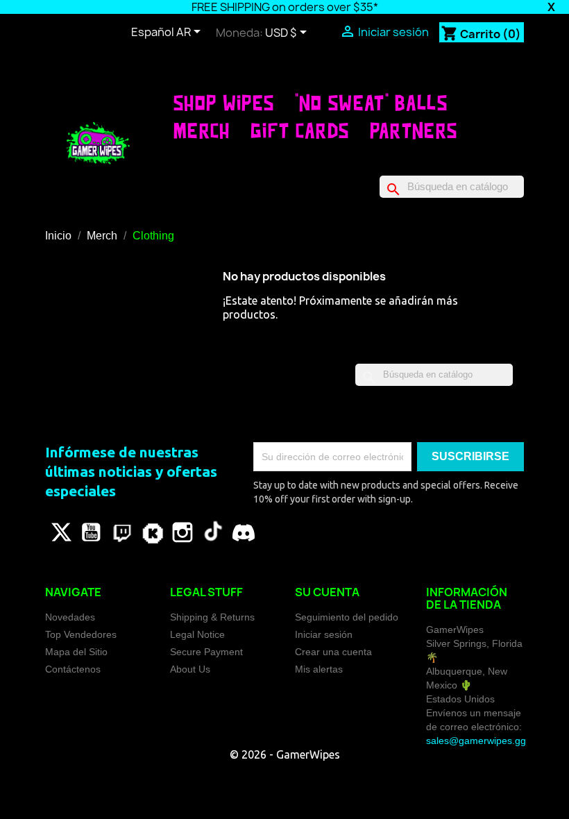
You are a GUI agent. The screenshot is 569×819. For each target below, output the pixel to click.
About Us (190, 669)
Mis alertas (319, 669)
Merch (201, 130)
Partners (414, 130)
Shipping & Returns (212, 617)
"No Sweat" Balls (371, 102)
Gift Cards (299, 130)
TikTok (213, 532)
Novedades (70, 617)
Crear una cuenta (333, 651)
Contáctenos (73, 669)
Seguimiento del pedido (346, 617)
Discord (243, 532)
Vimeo (152, 532)
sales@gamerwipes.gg (476, 740)
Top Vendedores (81, 634)
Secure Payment (206, 651)
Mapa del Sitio (76, 651)
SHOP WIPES (223, 102)
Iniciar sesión (324, 634)
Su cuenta (327, 592)
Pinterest (121, 532)
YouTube (91, 532)
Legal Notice (197, 634)
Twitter (60, 532)
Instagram (182, 532)
